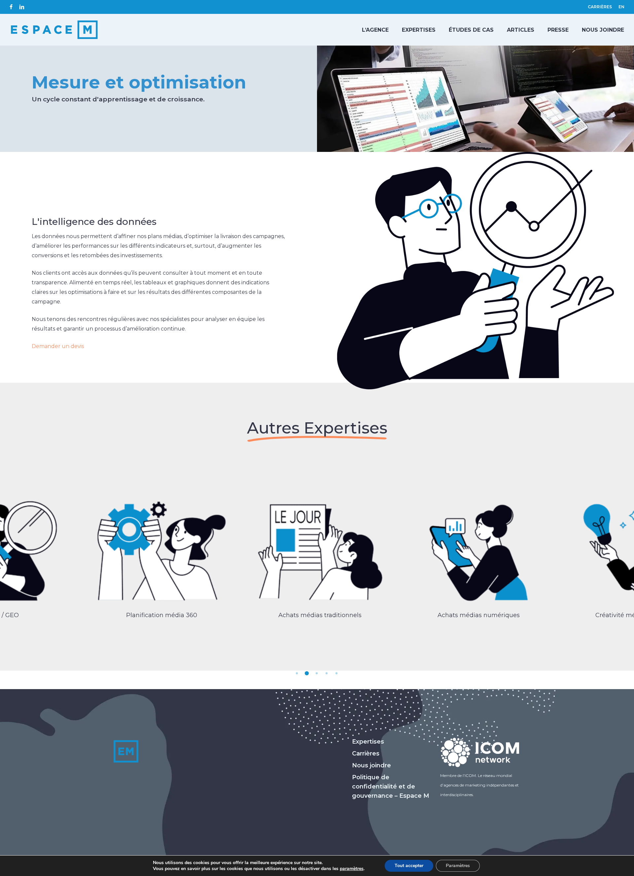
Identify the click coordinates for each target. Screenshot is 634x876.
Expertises (368, 741)
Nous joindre (371, 765)
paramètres (352, 869)
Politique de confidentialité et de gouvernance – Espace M (390, 786)
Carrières (365, 753)
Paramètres (458, 865)
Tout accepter (409, 865)
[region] (317, 558)
